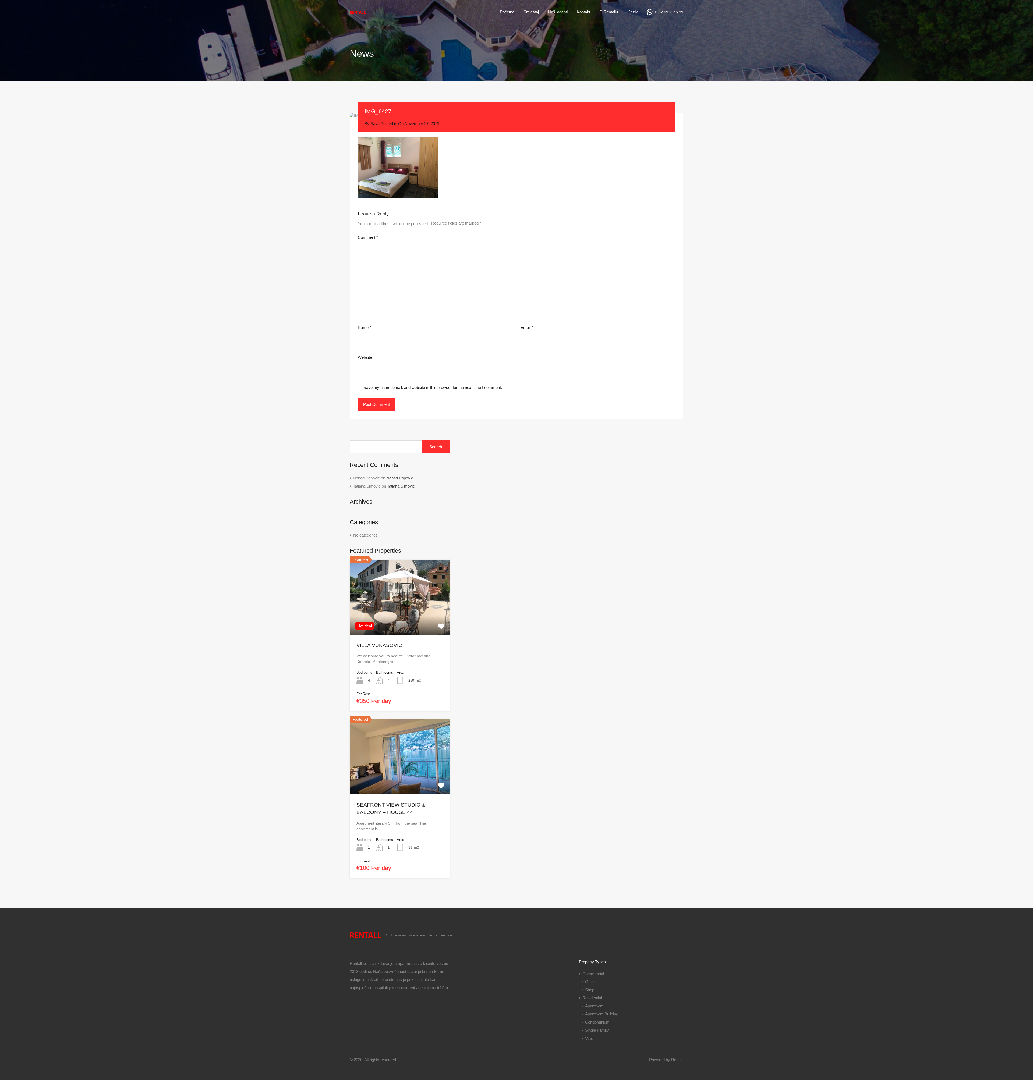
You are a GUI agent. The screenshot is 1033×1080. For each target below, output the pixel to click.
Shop (589, 989)
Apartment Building (601, 1014)
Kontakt (583, 12)
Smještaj (531, 12)
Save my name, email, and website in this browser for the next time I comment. (432, 387)
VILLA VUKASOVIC (379, 645)
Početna (507, 12)
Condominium (597, 1022)
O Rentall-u (609, 12)
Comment (368, 237)
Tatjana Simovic (401, 486)
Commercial (593, 973)
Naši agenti (558, 12)
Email (527, 327)
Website (365, 357)
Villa (588, 1038)
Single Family (597, 1030)
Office (590, 981)
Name (364, 327)
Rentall (677, 1059)
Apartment (594, 1006)
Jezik (633, 12)
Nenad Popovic (399, 478)
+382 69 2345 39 (668, 12)
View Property (400, 619)
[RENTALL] (358, 14)
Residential (592, 998)
